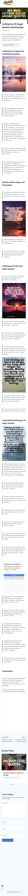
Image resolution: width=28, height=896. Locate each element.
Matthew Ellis (6, 30)
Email (5, 829)
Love (3, 21)
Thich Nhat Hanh (13, 602)
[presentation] (14, 762)
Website (5, 835)
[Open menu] (25, 3)
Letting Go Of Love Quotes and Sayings (7, 739)
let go (20, 660)
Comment (6, 803)
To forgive (6, 522)
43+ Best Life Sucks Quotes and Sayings (20, 739)
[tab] (11, 784)
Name (5, 822)
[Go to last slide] (4, 768)
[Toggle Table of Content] (16, 45)
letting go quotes (6, 40)
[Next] (24, 768)
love (19, 278)
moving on (6, 150)
